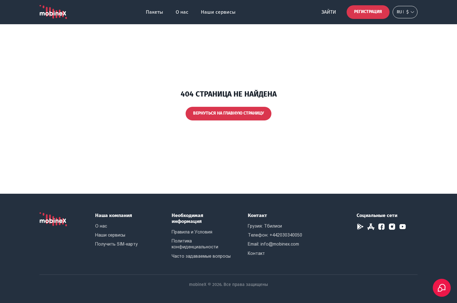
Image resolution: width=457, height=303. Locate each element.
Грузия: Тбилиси (265, 226)
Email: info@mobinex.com (273, 244)
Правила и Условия (192, 231)
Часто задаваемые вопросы (201, 256)
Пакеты (154, 12)
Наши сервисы (218, 12)
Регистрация (368, 11)
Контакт (256, 253)
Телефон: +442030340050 (275, 235)
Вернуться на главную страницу (228, 113)
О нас (182, 12)
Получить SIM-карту (116, 244)
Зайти (328, 12)
